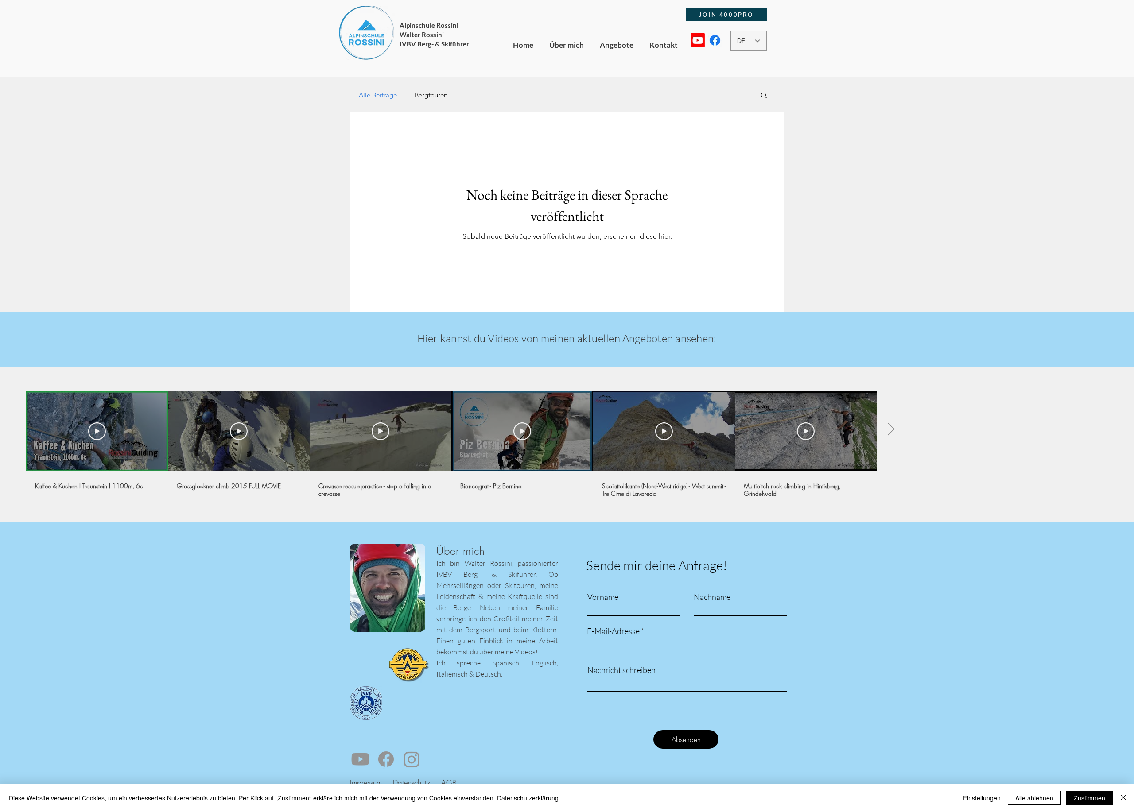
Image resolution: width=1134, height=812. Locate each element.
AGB (448, 782)
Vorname (602, 597)
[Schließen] (1123, 798)
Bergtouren (431, 95)
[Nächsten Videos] (890, 429)
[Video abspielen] (97, 431)
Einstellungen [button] (982, 797)
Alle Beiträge (378, 95)
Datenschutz (412, 782)
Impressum (366, 782)
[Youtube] (698, 40)
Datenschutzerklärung (528, 797)
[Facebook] (715, 40)
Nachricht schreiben (621, 670)
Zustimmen (1089, 797)
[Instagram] (411, 759)
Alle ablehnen (1034, 797)
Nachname (712, 597)
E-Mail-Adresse (613, 631)
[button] (764, 96)
